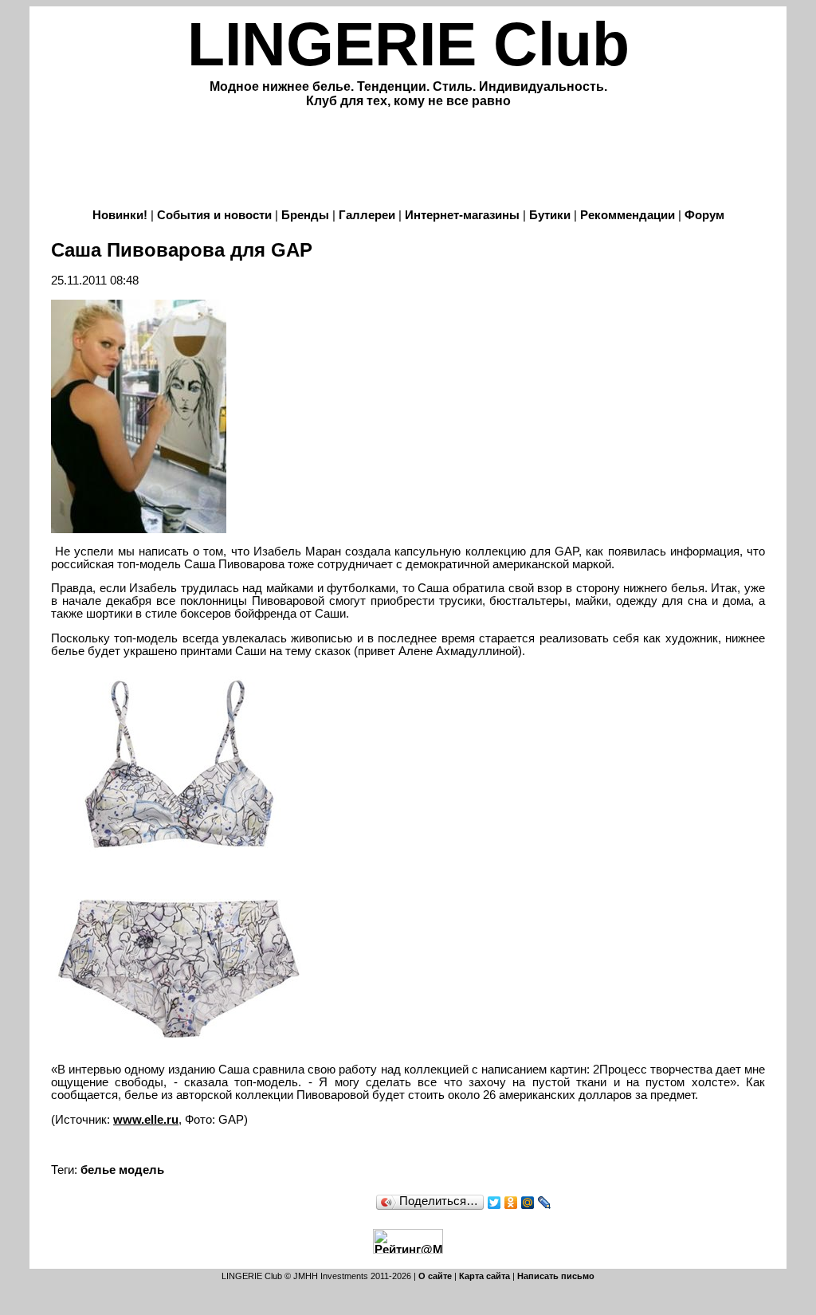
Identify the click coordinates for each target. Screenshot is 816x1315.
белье (98, 1170)
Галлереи (367, 215)
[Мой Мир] (528, 1202)
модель (141, 1170)
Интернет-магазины (462, 215)
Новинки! (119, 215)
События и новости (214, 215)
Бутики (550, 215)
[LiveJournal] (544, 1202)
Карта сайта (484, 1276)
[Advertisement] (408, 160)
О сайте (435, 1276)
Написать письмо (555, 1276)
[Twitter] (494, 1202)
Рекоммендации (627, 215)
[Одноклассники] (511, 1202)
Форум (704, 215)
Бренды (305, 215)
